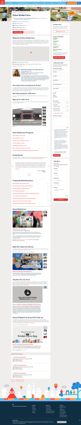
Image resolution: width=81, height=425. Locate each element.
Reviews (18, 5)
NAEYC (25, 29)
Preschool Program (63, 412)
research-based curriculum (23, 239)
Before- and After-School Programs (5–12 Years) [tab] (21, 148)
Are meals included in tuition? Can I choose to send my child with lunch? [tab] (26, 193)
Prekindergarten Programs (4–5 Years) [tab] (20, 145)
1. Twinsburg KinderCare (19, 357)
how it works (23, 350)
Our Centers (10, 3)
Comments (56, 187)
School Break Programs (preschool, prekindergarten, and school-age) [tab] (25, 150)
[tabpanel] (31, 167)
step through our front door (29, 321)
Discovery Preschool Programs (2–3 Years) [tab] (20, 140)
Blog (52, 3)
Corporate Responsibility (50, 412)
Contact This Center (38, 5)
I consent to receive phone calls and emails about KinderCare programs (60, 152)
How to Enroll (48, 408)
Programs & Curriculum (23, 3)
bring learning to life (21, 252)
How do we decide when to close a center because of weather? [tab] (24, 203)
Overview (8, 5)
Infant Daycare (62, 409)
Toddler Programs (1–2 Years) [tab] (18, 138)
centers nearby (71, 3)
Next (41, 115)
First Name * (55, 96)
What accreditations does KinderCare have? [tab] (21, 183)
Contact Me (57, 155)
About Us (33, 406)
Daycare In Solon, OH (22, 12)
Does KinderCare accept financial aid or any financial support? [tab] (24, 198)
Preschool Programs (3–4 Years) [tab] (18, 143)
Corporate (33, 412)
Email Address (55, 80)
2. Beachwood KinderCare (19, 365)
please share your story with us (37, 158)
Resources (35, 3)
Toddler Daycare (62, 410)
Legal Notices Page (22, 423)
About (44, 3)
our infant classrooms (18, 274)
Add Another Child (58, 113)
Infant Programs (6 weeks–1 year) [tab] (19, 135)
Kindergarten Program (63, 415)
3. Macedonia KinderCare (19, 373)
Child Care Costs (49, 409)
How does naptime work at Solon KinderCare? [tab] (21, 188)
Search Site (78, 3)
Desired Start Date (56, 108)
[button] (30, 53)
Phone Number (55, 88)
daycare (25, 101)
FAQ (23, 5)
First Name (55, 71)
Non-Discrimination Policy (50, 411)
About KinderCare (29, 5)
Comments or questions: (57, 115)
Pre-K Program (62, 413)
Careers (33, 411)
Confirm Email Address (57, 84)
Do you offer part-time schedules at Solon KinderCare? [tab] (23, 185)
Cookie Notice (31, 422)
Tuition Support (48, 406)
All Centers (14, 12)
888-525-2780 (56, 163)
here (16, 96)
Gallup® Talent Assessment (25, 283)
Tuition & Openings (18, 32)
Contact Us (61, 3)
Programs (14, 5)
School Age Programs (63, 416)
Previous (14, 115)
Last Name (56, 173)
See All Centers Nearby (17, 380)
